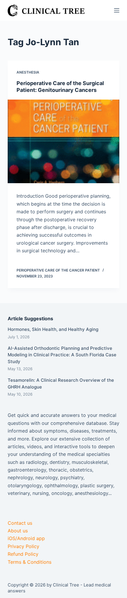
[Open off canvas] (116, 10)
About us (18, 531)
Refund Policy (23, 554)
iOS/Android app (26, 538)
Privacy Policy (23, 546)
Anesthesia (28, 72)
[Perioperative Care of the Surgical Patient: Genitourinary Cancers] (63, 141)
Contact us (20, 523)
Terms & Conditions (29, 562)
